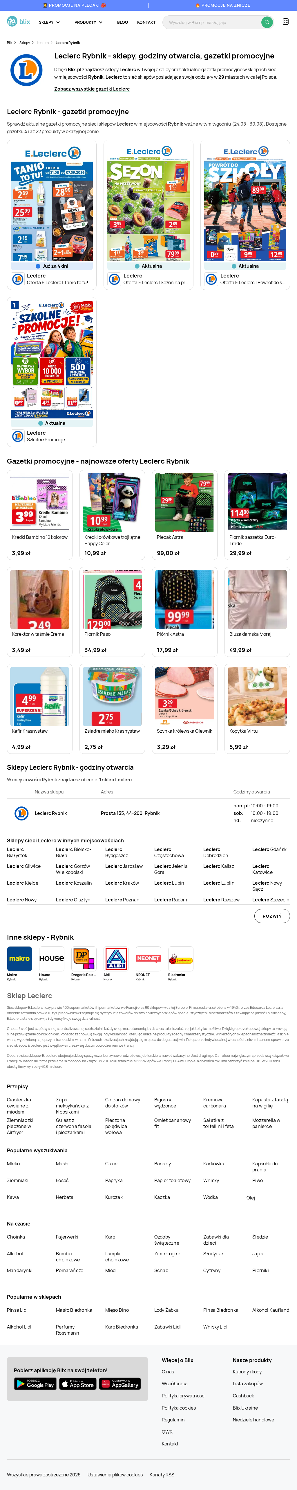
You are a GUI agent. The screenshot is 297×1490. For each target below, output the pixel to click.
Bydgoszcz (116, 852)
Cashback (243, 1395)
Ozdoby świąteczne (166, 1240)
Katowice (262, 869)
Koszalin (74, 883)
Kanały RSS (162, 1474)
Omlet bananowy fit (172, 1123)
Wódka (210, 1197)
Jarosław (124, 866)
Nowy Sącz (267, 886)
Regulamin (173, 1419)
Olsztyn (73, 899)
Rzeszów (221, 899)
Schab (161, 1270)
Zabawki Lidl (167, 1327)
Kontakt (146, 22)
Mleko (13, 1163)
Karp (110, 1237)
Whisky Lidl (215, 1327)
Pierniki (261, 1270)
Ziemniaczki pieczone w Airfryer (20, 1126)
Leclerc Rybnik (68, 42)
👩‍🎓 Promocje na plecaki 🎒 (74, 5)
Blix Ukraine (245, 1408)
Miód (110, 1270)
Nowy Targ (22, 902)
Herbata (64, 1197)
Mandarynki (19, 1270)
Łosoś (62, 1180)
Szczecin (270, 899)
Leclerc (43, 42)
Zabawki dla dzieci (216, 1240)
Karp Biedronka (121, 1327)
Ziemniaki (17, 1180)
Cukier (112, 1163)
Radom (170, 899)
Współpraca (175, 1383)
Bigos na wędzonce (165, 1102)
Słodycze (213, 1253)
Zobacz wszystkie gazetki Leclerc (92, 89)
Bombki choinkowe (68, 1256)
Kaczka (162, 1197)
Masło (62, 1163)
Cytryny (211, 1270)
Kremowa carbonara (214, 1102)
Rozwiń (272, 916)
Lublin (219, 883)
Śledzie (260, 1237)
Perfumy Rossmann (67, 1330)
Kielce (22, 883)
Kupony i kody (247, 1371)
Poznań (122, 899)
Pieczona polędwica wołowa (116, 1126)
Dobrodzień (215, 852)
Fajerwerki (67, 1237)
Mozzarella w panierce (266, 1123)
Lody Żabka (166, 1310)
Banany (162, 1163)
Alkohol (15, 1253)
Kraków (122, 883)
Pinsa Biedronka (220, 1310)
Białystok (17, 852)
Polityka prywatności (184, 1395)
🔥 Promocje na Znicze (222, 5)
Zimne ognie (167, 1253)
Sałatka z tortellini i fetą (218, 1123)
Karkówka (213, 1163)
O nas (168, 1371)
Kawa (13, 1197)
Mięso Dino (117, 1310)
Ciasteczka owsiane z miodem (19, 1105)
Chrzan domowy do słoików (122, 1102)
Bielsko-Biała (73, 852)
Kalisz (218, 866)
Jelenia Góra (171, 869)
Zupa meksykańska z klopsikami (72, 1105)
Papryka (114, 1180)
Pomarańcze (69, 1270)
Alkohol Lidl (19, 1327)
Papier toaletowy (172, 1180)
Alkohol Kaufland (270, 1310)
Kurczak (114, 1197)
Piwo (257, 1180)
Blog (122, 22)
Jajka (257, 1253)
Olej (251, 1198)
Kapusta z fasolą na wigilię (270, 1102)
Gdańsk (269, 849)
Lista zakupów (248, 1383)
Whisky (211, 1180)
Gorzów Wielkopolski (73, 869)
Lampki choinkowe (117, 1256)
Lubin (169, 883)
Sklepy (24, 42)
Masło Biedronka (74, 1310)
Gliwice (24, 866)
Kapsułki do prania (265, 1166)
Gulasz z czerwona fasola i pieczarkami (73, 1126)
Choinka (16, 1237)
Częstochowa (169, 852)
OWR (167, 1432)
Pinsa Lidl (17, 1310)
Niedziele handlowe (253, 1419)
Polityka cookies (179, 1408)
